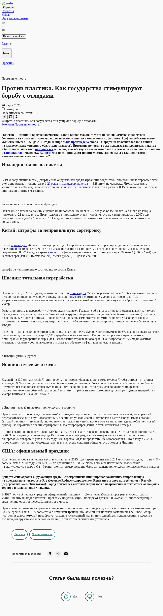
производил (78, 293)
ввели (52, 252)
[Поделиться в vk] (10, 117)
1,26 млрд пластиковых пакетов (66, 183)
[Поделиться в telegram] (4, 117)
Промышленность (27, 124)
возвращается (12, 152)
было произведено (76, 142)
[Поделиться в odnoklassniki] (16, 117)
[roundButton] (50, 554)
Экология (8, 124)
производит (19, 245)
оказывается (44, 149)
